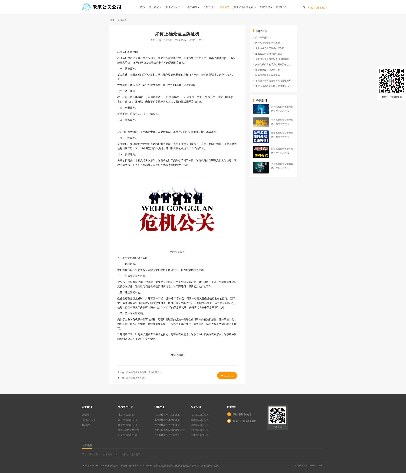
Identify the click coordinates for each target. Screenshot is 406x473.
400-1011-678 (242, 414)
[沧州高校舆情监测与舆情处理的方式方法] (261, 167)
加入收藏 (178, 354)
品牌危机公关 (177, 251)
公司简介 (86, 414)
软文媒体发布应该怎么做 (267, 69)
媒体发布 (192, 7)
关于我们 (154, 7)
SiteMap (320, 465)
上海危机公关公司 (200, 424)
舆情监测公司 (172, 7)
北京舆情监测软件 (127, 414)
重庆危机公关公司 (200, 429)
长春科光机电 (121, 454)
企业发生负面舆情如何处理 (268, 53)
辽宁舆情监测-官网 (127, 424)
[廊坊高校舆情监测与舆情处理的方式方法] (261, 152)
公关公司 (208, 7)
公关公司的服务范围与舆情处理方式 (144, 372)
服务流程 (86, 424)
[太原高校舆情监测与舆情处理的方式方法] (261, 122)
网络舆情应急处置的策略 (267, 75)
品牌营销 (265, 7)
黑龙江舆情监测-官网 (128, 429)
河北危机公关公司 (200, 434)
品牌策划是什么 (263, 37)
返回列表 (228, 375)
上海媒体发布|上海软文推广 (168, 419)
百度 (84, 454)
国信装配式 (94, 454)
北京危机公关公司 (200, 414)
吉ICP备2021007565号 (140, 465)
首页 (142, 7)
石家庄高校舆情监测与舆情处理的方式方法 (274, 80)
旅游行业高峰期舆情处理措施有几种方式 (274, 85)
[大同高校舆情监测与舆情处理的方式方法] (261, 109)
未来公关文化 (88, 419)
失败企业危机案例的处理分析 (269, 48)
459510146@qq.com (244, 421)
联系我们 (281, 7)
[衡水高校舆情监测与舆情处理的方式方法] (261, 136)
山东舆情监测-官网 (127, 434)
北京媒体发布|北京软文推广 (168, 414)
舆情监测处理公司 (243, 7)
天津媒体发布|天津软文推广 (168, 424)
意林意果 (135, 454)
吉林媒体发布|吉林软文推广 (168, 434)
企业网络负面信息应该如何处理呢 (272, 58)
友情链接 (87, 445)
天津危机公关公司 (200, 419)
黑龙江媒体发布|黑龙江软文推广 (170, 429)
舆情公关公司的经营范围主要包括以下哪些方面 (274, 64)
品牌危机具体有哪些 (136, 377)
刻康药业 (107, 454)
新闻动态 (224, 7)
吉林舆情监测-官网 (127, 419)
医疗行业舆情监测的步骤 (267, 42)
